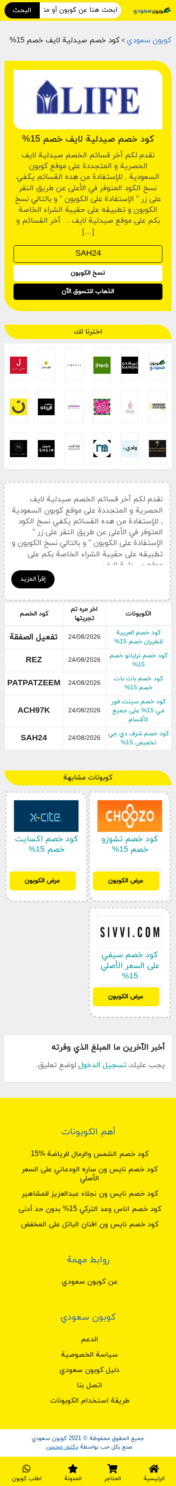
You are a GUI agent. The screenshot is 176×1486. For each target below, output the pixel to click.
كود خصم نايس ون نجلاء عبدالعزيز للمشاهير (90, 1194)
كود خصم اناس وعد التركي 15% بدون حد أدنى (90, 1209)
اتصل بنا (89, 1385)
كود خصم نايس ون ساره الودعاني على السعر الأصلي (89, 1174)
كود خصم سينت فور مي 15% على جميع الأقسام (138, 710)
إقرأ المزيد (33, 579)
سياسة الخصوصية (89, 1355)
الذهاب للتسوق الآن (88, 291)
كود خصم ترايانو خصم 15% (138, 660)
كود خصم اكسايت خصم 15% (46, 844)
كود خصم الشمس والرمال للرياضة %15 (89, 1154)
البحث (22, 10)
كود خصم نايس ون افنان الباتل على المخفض (89, 1224)
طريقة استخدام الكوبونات (90, 1401)
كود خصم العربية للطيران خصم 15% (138, 637)
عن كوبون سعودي (90, 1282)
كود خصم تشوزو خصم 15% (130, 844)
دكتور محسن (62, 1447)
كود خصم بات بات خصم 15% (138, 683)
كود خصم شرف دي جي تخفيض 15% (138, 738)
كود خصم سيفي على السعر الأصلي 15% (130, 965)
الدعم (89, 1339)
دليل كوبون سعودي (90, 1370)
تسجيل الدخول (102, 1065)
